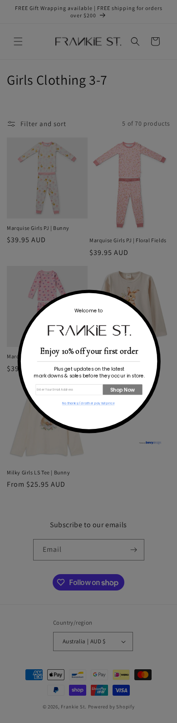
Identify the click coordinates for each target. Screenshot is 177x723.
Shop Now (122, 389)
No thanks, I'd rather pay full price (88, 403)
